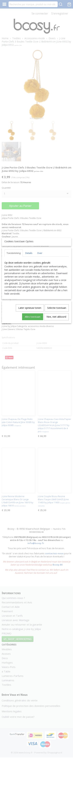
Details (28, 253)
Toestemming (14, 253)
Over (39, 253)
